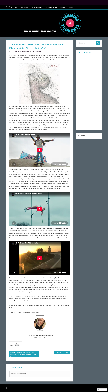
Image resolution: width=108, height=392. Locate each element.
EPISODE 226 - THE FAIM (61, 353)
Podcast (14, 7)
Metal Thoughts (37, 7)
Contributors (51, 7)
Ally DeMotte (25, 51)
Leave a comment (36, 51)
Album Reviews (18, 51)
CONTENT (24, 7)
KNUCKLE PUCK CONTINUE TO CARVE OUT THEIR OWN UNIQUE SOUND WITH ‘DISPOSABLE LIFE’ (22, 354)
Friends (62, 7)
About (71, 7)
